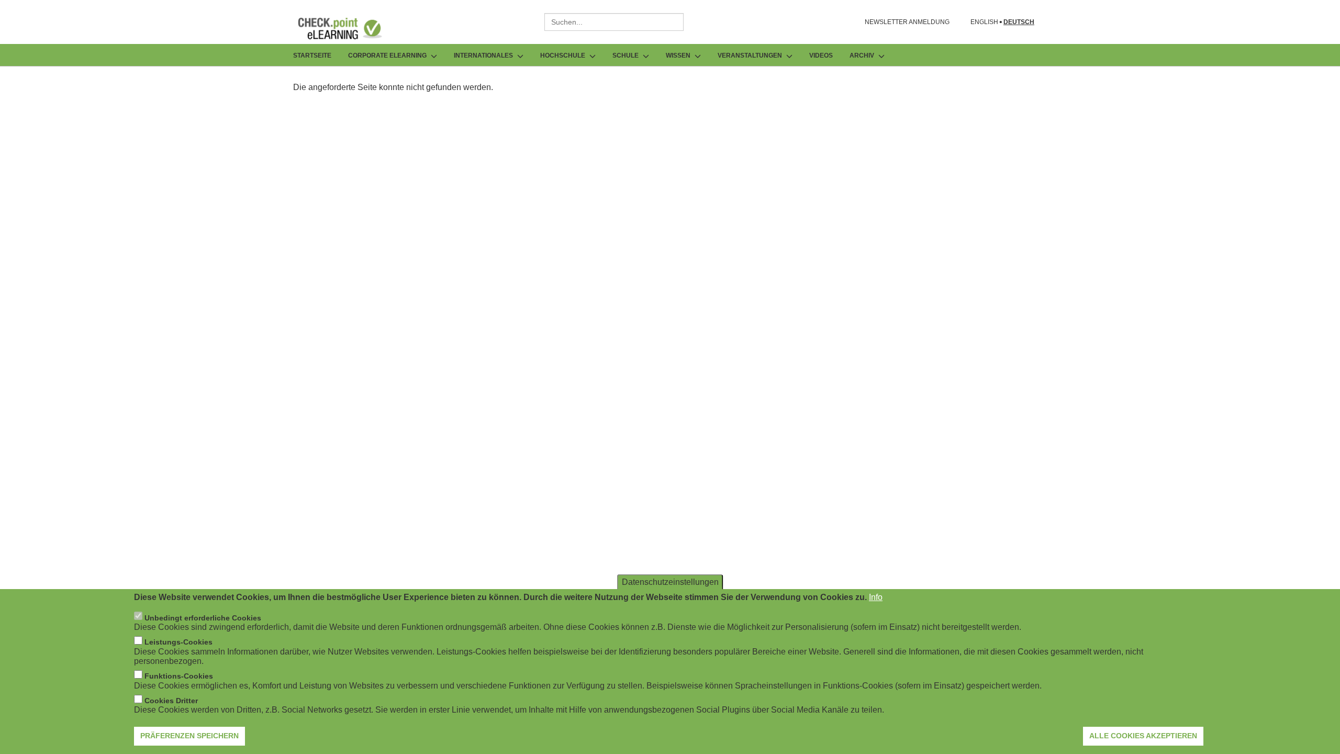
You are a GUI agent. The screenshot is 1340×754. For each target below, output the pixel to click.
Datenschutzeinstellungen (670, 582)
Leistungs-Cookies (178, 642)
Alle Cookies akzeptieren (1143, 735)
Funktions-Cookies (178, 676)
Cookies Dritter (171, 700)
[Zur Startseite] (347, 28)
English (984, 22)
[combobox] (614, 22)
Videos (821, 55)
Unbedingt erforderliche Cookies (202, 617)
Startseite (312, 55)
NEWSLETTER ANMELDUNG (907, 22)
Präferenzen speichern (189, 735)
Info (876, 597)
